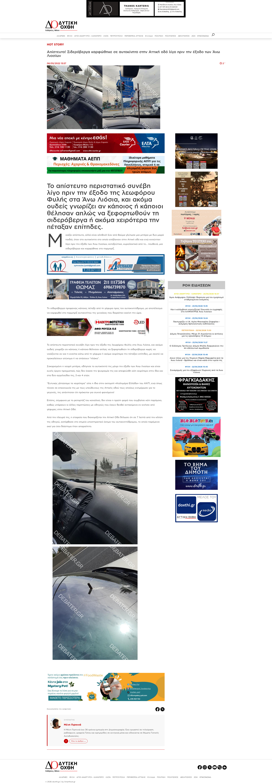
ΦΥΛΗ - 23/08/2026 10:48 (196, 354)
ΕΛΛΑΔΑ (149, 36)
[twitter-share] (162, 709)
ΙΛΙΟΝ (105, 36)
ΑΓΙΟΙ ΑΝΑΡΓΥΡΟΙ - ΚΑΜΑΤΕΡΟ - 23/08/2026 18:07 (196, 294)
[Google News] (224, 767)
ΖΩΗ (193, 36)
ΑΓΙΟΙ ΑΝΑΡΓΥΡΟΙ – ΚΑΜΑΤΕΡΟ (87, 36)
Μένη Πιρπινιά (72, 724)
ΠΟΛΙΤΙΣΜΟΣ (170, 36)
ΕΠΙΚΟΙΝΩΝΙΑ (203, 36)
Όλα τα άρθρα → (78, 741)
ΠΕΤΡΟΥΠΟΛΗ (116, 36)
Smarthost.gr (69, 782)
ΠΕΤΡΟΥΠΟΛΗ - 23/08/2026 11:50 (196, 330)
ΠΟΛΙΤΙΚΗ (159, 36)
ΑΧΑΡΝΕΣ (61, 36)
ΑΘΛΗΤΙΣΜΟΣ (184, 36)
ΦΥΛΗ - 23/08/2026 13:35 (196, 306)
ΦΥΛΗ (69, 36)
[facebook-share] (157, 709)
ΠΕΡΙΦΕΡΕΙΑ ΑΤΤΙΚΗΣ (134, 36)
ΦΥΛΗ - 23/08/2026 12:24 (196, 318)
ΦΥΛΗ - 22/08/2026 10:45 (196, 367)
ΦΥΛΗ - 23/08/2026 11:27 (196, 342)
